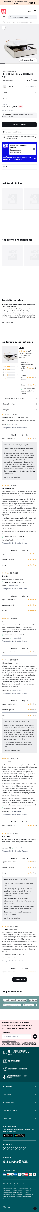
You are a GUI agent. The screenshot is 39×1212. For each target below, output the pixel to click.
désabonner (25, 1043)
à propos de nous (8, 1102)
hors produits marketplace (18, 149)
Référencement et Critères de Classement (14, 1186)
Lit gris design (28, 1005)
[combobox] (19, 399)
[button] (35, 11)
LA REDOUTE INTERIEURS (9, 71)
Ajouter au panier (19, 125)
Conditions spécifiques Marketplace (23, 1184)
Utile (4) (14, 550)
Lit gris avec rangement (12, 1005)
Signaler (25, 435)
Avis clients (28, 1190)
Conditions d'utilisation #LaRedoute (12, 1192)
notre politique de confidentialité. (27, 1044)
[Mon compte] (29, 11)
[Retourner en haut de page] (35, 1208)
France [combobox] (7, 1207)
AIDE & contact (8, 1086)
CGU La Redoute (18, 1190)
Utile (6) (14, 435)
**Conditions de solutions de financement (20, 1196)
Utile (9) (14, 822)
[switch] (22, 149)
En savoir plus (11, 1131)
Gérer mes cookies (17, 1194)
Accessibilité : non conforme (10, 1199)
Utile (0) (14, 596)
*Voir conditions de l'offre (9, 1041)
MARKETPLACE (7, 1118)
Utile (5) (14, 968)
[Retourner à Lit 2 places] (4, 28)
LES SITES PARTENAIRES (10, 1110)
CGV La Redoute (7, 1184)
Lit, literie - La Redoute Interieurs (15, 1000)
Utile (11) (14, 701)
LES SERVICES (7, 1094)
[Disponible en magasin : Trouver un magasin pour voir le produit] (35, 137)
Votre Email (6, 1032)
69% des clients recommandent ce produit (28, 391)
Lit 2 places (7, 22)
